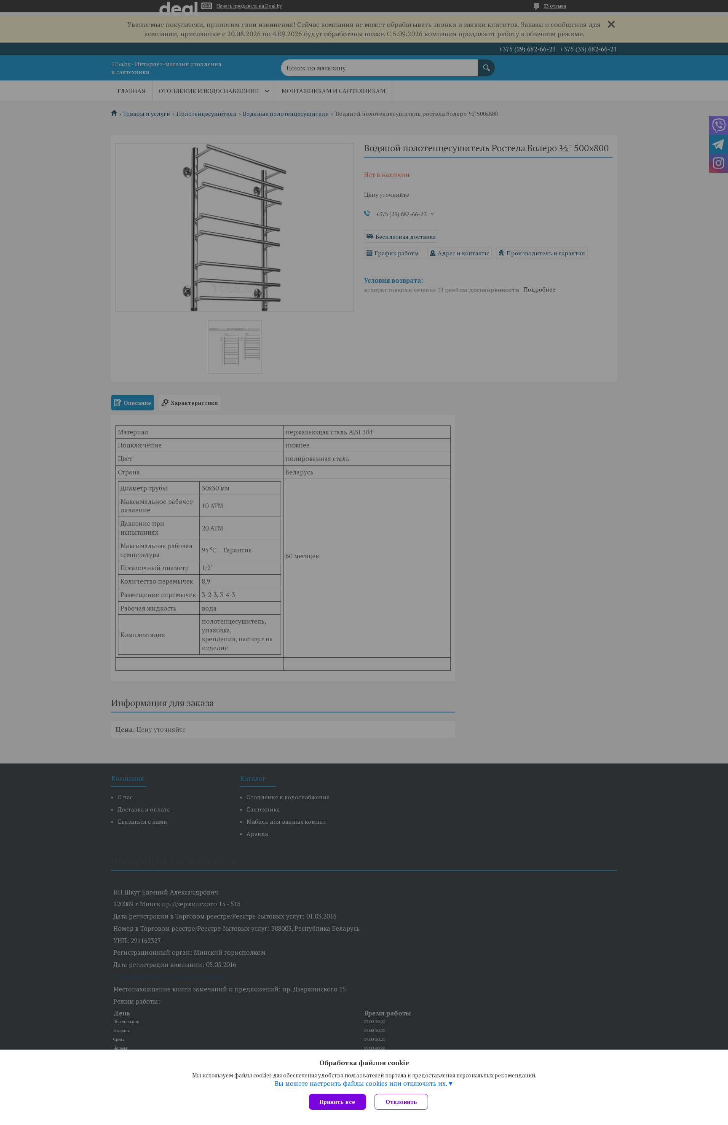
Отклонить (401, 1102)
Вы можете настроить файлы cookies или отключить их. (361, 1083)
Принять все (337, 1102)
